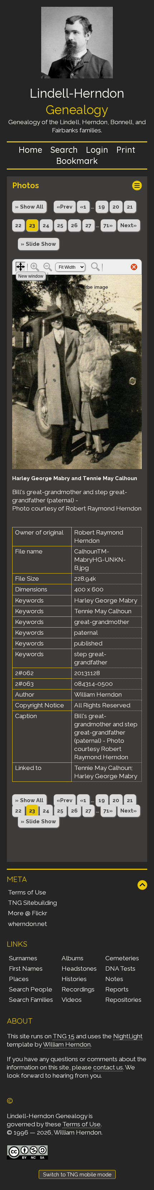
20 (115, 207)
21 (130, 207)
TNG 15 (63, 1036)
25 (60, 225)
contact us (108, 1067)
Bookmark (77, 161)
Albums (72, 958)
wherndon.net (27, 923)
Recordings (78, 989)
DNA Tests (120, 968)
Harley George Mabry (105, 776)
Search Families (31, 999)
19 (101, 207)
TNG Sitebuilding (32, 902)
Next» (128, 225)
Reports (117, 989)
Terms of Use (27, 892)
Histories (74, 978)
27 (88, 225)
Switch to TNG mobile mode (77, 1174)
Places (19, 978)
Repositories (123, 999)
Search (64, 150)
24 (46, 225)
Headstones (79, 968)
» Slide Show (38, 244)
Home (30, 150)
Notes (114, 978)
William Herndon (67, 1044)
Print (125, 150)
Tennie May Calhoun (102, 767)
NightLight (128, 1036)
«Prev (64, 207)
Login (97, 150)
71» (108, 225)
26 (74, 225)
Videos (72, 999)
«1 (83, 207)
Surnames (23, 958)
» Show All (29, 207)
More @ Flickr (27, 913)
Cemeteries (122, 958)
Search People (30, 989)
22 (18, 225)
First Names (26, 968)
